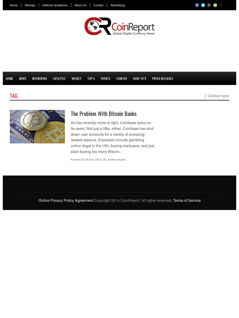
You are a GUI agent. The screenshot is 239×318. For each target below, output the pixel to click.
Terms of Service (187, 200)
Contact (98, 5)
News (22, 78)
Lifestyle (59, 78)
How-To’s (139, 78)
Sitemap (30, 5)
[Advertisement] (119, 52)
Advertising (118, 5)
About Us (80, 5)
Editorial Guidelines (54, 5)
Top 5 (91, 78)
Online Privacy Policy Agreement (66, 200)
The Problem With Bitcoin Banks (104, 113)
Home (14, 5)
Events (105, 78)
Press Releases (162, 78)
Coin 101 (121, 78)
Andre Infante (117, 159)
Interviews (39, 78)
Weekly (76, 78)
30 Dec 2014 (93, 159)
